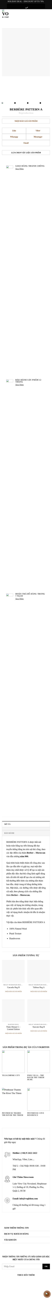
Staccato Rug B (39, 1027)
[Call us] (29, 1280)
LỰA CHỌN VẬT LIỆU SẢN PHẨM (26, 153)
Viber (38, 131)
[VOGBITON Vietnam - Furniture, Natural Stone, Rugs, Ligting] (5, 13)
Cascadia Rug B (13, 987)
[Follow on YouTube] (39, 1280)
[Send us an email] (23, 1280)
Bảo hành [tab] (9, 833)
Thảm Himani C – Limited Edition (13, 1028)
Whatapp (14, 137)
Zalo (14, 131)
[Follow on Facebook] (13, 1280)
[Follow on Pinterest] (34, 1280)
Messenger (38, 137)
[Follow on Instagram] (18, 1280)
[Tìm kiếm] (42, 13)
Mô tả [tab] (7, 824)
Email (26, 143)
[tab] (26, 828)
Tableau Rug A (39, 987)
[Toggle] (47, 1228)
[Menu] (48, 13)
